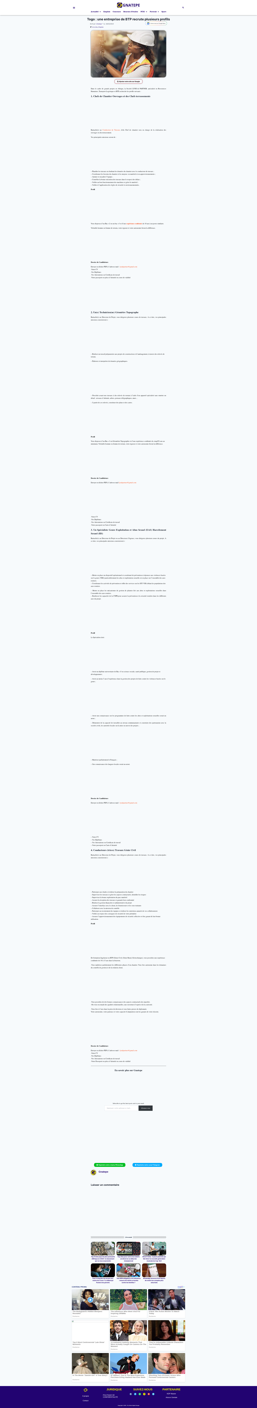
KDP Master (171, 1394)
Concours (117, 12)
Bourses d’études (130, 12)
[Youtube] (149, 1394)
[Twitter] (135, 1394)
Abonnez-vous (145, 1108)
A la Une (95, 27)
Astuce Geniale (171, 1397)
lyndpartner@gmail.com (128, 266)
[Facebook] (131, 1394)
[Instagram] (144, 1394)
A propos (85, 1396)
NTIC (143, 12)
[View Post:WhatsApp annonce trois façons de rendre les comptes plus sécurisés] (154, 1270)
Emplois (106, 12)
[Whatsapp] (140, 1394)
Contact (86, 1401)
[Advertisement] (128, 113)
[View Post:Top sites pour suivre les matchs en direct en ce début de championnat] (128, 1248)
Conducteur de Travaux (111, 130)
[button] (74, 7)
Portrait (153, 12)
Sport (164, 12)
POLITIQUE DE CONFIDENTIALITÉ (110, 1396)
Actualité (95, 12)
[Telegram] (153, 1394)
